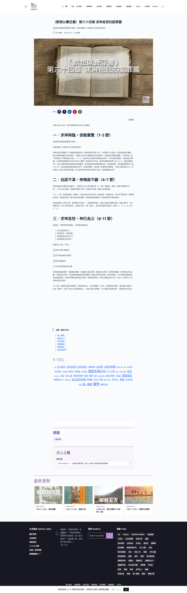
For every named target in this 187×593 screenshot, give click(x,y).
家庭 (62, 376)
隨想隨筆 (89, 6)
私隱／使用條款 (35, 550)
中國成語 (91, 367)
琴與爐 (89, 379)
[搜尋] (162, 6)
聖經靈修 (128, 6)
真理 (101, 380)
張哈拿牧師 (78, 376)
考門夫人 (115, 380)
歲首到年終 (61, 350)
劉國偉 (77, 371)
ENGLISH (155, 6)
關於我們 (32, 534)
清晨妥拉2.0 (59, 380)
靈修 (96, 384)
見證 (80, 384)
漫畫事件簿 (68, 380)
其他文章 (59, 459)
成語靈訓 (60, 344)
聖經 (122, 379)
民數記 (118, 376)
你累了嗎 (119, 367)
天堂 (117, 371)
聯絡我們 (32, 542)
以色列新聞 (110, 366)
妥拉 (129, 371)
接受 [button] (126, 589)
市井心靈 (68, 376)
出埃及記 (58, 371)
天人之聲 (77, 33)
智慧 (95, 376)
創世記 (71, 372)
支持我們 (147, 6)
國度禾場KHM (97, 371)
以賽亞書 (57, 439)
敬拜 (91, 376)
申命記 (96, 380)
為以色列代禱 (78, 379)
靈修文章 (104, 384)
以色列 (138, 6)
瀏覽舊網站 (34, 554)
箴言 (109, 380)
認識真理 (109, 6)
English (61, 366)
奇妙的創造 (122, 371)
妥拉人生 (57, 376)
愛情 (86, 376)
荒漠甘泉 (60, 341)
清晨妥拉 (127, 375)
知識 (105, 380)
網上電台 (79, 6)
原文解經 (84, 371)
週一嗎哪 (60, 335)
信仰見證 (99, 6)
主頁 (72, 6)
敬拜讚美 (118, 6)
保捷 (124, 367)
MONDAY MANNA (77, 366)
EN (55, 367)
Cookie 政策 (34, 546)
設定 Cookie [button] (116, 589)
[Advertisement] (93, 311)
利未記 (65, 372)
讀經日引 (60, 338)
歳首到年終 (110, 376)
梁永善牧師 (101, 376)
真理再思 (60, 347)
